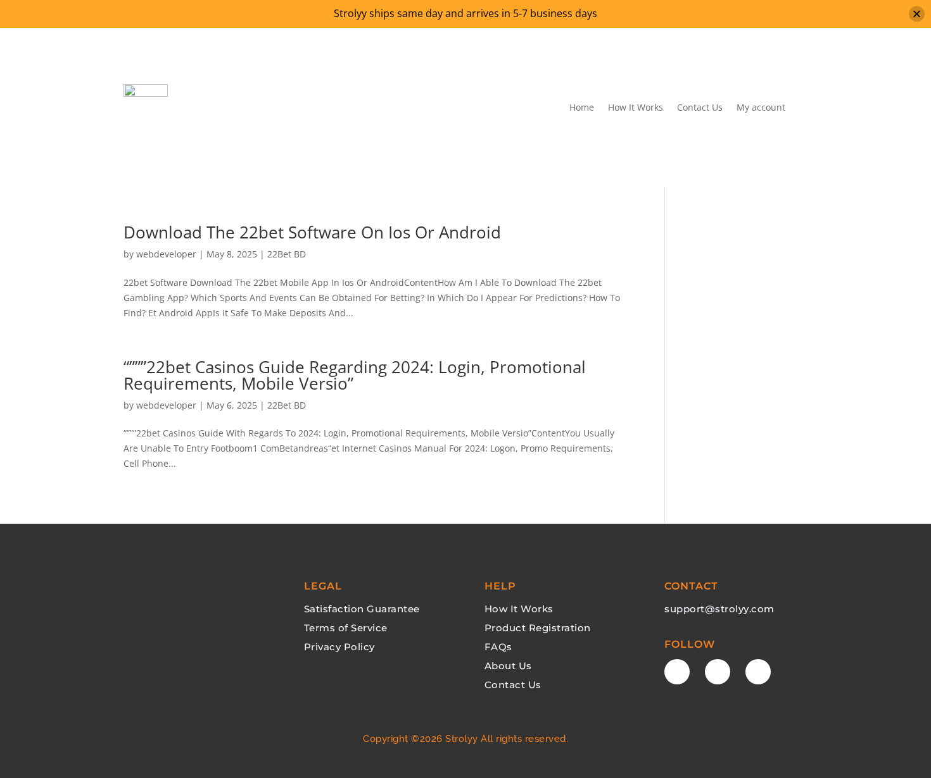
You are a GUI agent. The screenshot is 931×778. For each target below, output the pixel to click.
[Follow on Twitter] (717, 671)
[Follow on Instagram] (758, 671)
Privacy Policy (339, 647)
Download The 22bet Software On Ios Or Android (312, 232)
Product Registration (537, 628)
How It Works (635, 107)
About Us (508, 666)
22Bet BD (286, 254)
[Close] (917, 14)
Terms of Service (346, 628)
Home (581, 107)
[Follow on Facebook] (677, 671)
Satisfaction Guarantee (362, 609)
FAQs (498, 647)
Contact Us (700, 107)
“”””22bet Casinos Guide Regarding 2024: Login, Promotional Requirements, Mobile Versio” (355, 375)
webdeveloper (166, 254)
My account (761, 107)
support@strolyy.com (719, 609)
